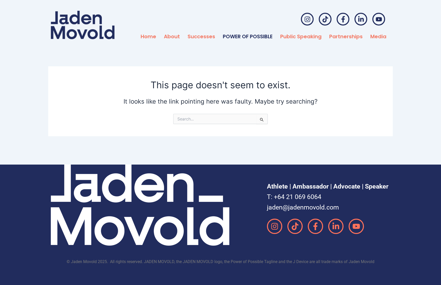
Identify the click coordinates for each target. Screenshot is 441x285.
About (172, 36)
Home (148, 36)
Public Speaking (301, 36)
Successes (201, 36)
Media (378, 36)
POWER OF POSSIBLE (248, 36)
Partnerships (346, 36)
